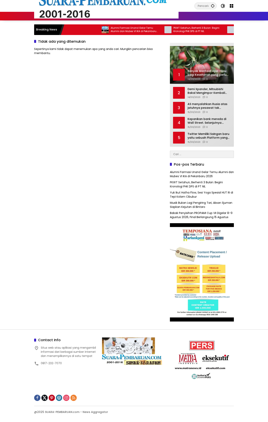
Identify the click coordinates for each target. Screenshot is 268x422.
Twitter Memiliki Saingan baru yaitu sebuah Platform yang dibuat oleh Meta (208, 136)
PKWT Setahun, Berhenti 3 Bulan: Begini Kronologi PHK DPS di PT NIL (187, 29)
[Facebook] (37, 398)
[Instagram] (66, 398)
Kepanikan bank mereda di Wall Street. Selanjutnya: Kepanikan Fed (207, 121)
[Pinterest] (52, 398)
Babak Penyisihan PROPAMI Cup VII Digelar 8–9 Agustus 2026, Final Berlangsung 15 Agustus (201, 215)
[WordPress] (59, 398)
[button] (213, 6)
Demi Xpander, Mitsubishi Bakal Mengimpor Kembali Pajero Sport (206, 91)
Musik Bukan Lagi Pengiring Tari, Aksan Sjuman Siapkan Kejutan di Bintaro (201, 205)
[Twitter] (44, 398)
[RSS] (73, 398)
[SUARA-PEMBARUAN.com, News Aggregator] (106, 6)
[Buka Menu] (231, 6)
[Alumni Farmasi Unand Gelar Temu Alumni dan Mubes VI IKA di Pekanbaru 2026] (95, 29)
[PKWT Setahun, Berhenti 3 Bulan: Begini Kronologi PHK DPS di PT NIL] (158, 29)
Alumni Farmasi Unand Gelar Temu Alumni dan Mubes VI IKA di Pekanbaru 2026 (124, 29)
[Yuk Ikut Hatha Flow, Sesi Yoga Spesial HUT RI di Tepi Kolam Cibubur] (221, 29)
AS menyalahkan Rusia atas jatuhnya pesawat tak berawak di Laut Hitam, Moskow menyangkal (207, 106)
